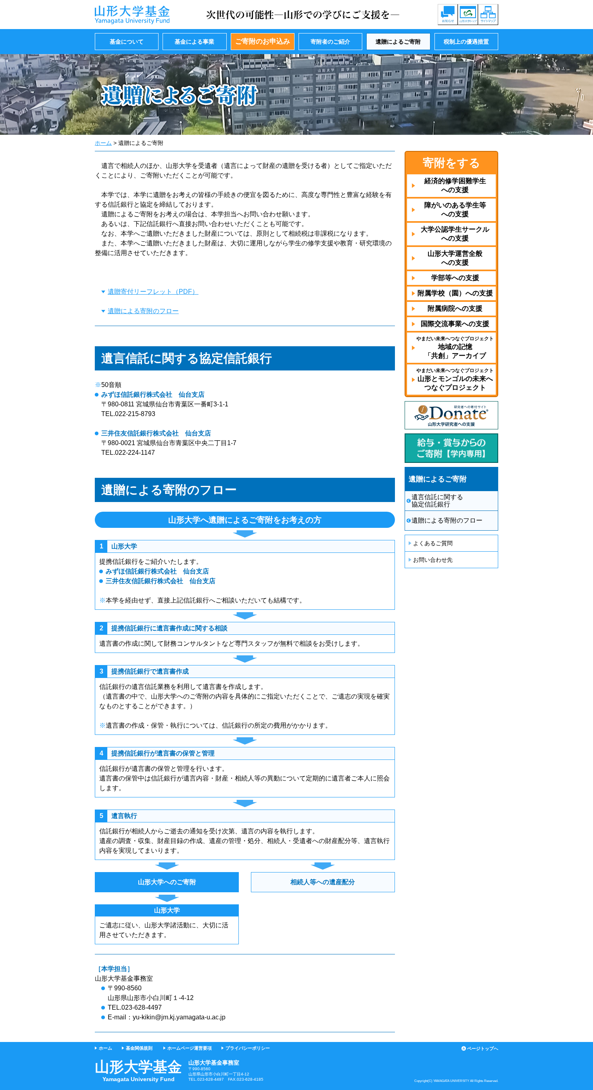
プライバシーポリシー (248, 1048)
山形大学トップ (468, 14)
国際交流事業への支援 (455, 324)
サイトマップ (488, 14)
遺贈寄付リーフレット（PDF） (153, 291)
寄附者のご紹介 (330, 41)
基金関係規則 (139, 1048)
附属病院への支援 (455, 308)
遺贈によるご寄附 (398, 41)
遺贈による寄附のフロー (143, 311)
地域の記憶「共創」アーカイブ (455, 348)
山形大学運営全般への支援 (455, 258)
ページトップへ (482, 1048)
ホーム (103, 143)
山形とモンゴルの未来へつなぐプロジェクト (455, 379)
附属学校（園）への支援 (455, 293)
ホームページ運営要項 (189, 1048)
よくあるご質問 (433, 543)
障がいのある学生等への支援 (455, 209)
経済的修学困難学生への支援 (455, 185)
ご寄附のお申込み (262, 41)
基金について (127, 41)
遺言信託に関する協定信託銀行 (437, 501)
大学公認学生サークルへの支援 (455, 234)
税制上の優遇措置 (466, 41)
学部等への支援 (455, 278)
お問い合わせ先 (433, 560)
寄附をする (451, 163)
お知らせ (448, 14)
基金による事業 (194, 41)
